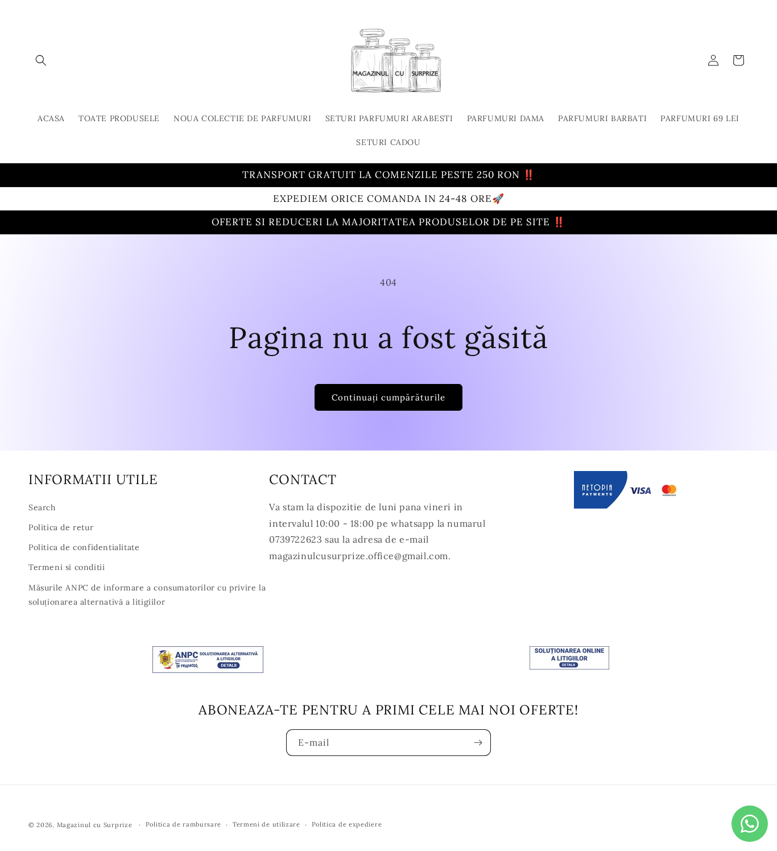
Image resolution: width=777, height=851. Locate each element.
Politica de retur (60, 527)
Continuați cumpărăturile (388, 397)
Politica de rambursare (183, 825)
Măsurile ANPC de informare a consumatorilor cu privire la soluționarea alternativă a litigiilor (147, 595)
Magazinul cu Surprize (95, 825)
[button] (40, 60)
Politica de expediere (347, 825)
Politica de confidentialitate (83, 547)
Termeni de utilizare (266, 825)
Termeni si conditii (66, 567)
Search (42, 507)
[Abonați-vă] (477, 742)
